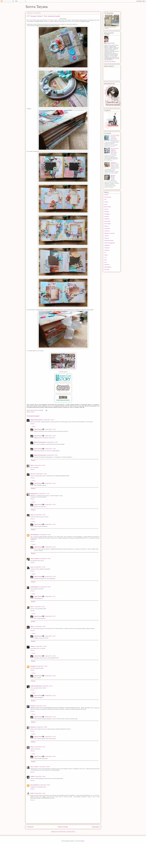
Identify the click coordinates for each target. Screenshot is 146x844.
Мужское (106, 226)
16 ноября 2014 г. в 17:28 (39, 514)
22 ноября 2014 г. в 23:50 (39, 776)
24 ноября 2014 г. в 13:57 (52, 442)
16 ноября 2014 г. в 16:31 (41, 473)
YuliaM (32, 776)
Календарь (107, 214)
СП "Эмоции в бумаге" (53, 20)
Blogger (82, 840)
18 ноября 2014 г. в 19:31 (40, 705)
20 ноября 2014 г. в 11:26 (50, 547)
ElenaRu (32, 705)
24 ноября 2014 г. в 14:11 (51, 455)
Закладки (106, 211)
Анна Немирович (34, 534)
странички (106, 250)
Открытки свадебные (109, 242)
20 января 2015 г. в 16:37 (39, 793)
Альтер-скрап (107, 197)
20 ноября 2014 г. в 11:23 (50, 429)
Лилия (32, 514)
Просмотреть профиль (110, 61)
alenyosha (32, 727)
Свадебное (107, 245)
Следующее (30, 826)
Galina (31, 746)
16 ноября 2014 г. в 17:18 (43, 493)
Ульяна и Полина (34, 558)
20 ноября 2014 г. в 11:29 (50, 716)
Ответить (32, 423)
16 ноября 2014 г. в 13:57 (48, 419)
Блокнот (106, 202)
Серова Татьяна (38, 429)
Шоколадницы (107, 267)
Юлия (31, 465)
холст (105, 262)
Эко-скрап (106, 269)
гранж (105, 204)
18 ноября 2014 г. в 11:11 (46, 686)
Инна (31, 606)
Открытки (106, 238)
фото (105, 259)
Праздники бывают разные (114, 163)
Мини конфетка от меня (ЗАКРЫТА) (114, 150)
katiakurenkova (33, 493)
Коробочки (107, 218)
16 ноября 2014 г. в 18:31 (45, 534)
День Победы (107, 206)
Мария (32, 626)
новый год (106, 230)
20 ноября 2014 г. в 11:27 (50, 596)
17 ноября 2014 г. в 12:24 (39, 606)
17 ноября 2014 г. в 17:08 (40, 646)
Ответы (33, 426)
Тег (105, 252)
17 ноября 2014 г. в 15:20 (39, 626)
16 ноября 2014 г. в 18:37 (45, 558)
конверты (106, 216)
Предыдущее (95, 826)
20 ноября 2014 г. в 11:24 (50, 504)
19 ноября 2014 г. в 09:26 (41, 727)
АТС (105, 199)
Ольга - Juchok (34, 766)
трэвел (106, 255)
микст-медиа (107, 223)
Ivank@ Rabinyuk (34, 586)
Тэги (105, 257)
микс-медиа (107, 221)
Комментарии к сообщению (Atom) (67, 831)
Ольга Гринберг (34, 785)
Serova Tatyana (37, 6)
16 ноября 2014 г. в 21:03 (39, 567)
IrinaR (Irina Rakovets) (35, 686)
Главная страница (63, 826)
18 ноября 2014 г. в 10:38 (41, 666)
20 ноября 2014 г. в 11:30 (50, 756)
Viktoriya (32, 646)
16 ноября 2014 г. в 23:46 (44, 586)
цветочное (106, 264)
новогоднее (107, 228)
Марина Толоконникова (36, 419)
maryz (31, 567)
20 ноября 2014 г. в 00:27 (39, 746)
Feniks (32, 793)
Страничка (107, 247)
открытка (106, 235)
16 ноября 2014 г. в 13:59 (39, 465)
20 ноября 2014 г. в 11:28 (50, 656)
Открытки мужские (108, 240)
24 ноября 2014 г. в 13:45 (50, 435)
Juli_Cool (32, 473)
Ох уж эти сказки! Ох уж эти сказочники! (115, 137)
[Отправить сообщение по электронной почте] (46, 410)
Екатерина (33, 666)
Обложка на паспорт (109, 233)
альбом (32, 411)
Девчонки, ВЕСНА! (113, 176)
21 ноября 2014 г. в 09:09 (43, 766)
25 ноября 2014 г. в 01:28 (44, 785)
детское (106, 209)
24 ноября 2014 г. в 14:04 (50, 448)
